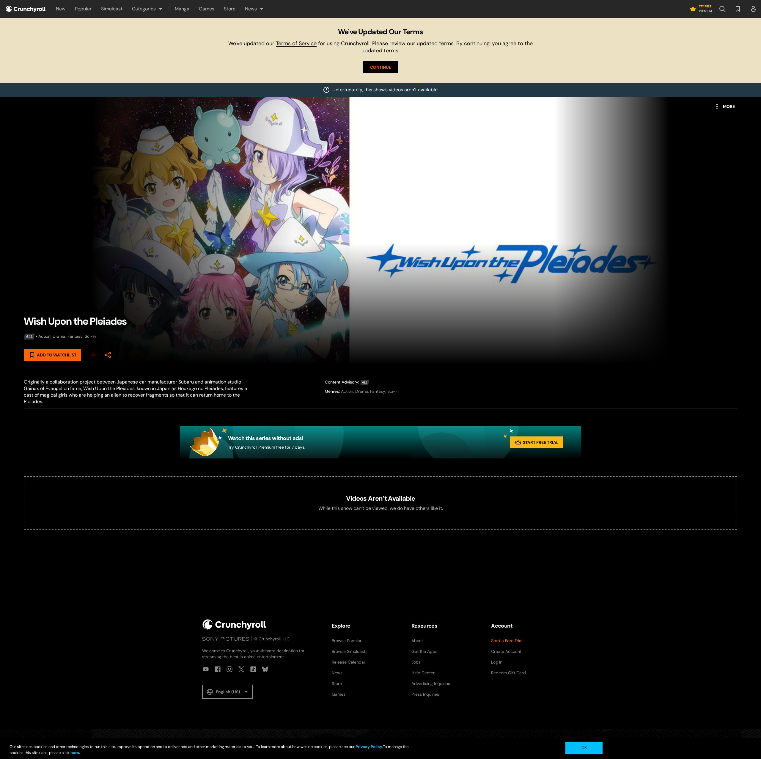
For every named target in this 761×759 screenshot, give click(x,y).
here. (75, 752)
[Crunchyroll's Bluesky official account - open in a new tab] (265, 669)
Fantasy (75, 336)
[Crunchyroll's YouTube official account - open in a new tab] (205, 669)
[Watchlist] (738, 9)
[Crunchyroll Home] (234, 624)
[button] (147, 9)
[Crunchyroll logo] (25, 9)
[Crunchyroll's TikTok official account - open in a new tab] (253, 669)
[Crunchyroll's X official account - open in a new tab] (241, 669)
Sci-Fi (90, 336)
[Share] (108, 355)
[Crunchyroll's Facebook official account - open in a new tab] (217, 669)
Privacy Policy (369, 746)
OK (584, 747)
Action (44, 336)
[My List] (93, 355)
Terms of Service (296, 43)
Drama (59, 336)
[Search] (722, 9)
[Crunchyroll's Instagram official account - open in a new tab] (229, 669)
